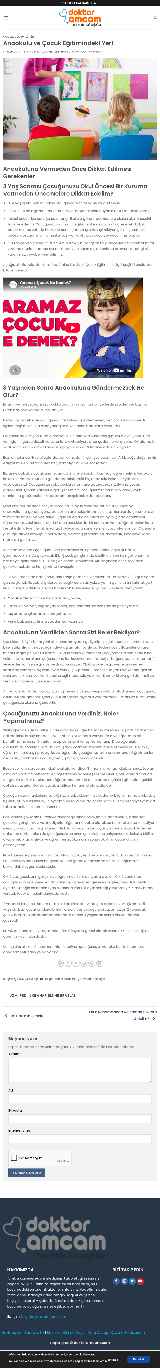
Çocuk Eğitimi (25, 36)
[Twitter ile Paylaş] (76, 963)
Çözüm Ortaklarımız (128, 1332)
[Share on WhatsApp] (60, 963)
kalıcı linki (70, 979)
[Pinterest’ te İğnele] (92, 963)
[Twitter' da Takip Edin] (132, 1281)
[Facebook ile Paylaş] (68, 963)
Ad (10, 1090)
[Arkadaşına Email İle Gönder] (84, 963)
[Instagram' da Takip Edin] (124, 1281)
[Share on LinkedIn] (100, 963)
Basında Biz (34, 1332)
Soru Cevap (98, 1332)
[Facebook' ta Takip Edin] (116, 1281)
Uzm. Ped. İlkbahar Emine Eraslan (64, 51)
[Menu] (6, 18)
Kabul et (138, 1359)
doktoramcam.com (92, 1342)
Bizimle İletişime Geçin (66, 1332)
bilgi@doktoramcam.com (43, 1316)
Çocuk (8, 36)
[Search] (155, 18)
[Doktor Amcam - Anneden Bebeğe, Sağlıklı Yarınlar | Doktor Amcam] (80, 18)
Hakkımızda (12, 1332)
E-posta (15, 1110)
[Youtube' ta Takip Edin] (140, 1281)
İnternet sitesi (19, 1130)
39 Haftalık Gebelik (27, 1015)
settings (113, 1360)
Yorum (15, 1054)
